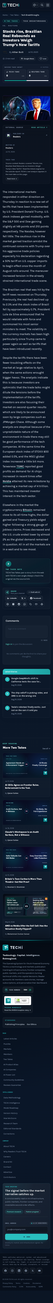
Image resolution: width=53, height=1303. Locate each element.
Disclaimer (37, 1283)
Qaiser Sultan (12, 793)
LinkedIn (13, 598)
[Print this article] (41, 604)
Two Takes (14, 15)
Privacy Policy (8, 1283)
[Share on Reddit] (18, 604)
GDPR (41, 1287)
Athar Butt (17, 52)
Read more (12, 179)
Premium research (14, 1212)
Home (5, 15)
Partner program (32, 1212)
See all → (46, 748)
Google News (29, 59)
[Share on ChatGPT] (7, 604)
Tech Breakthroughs (34, 21)
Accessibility (31, 1287)
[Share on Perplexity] (13, 604)
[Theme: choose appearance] (35, 5)
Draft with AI (35, 592)
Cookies (26, 1283)
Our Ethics (31, 1024)
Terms (18, 1283)
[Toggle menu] (47, 5)
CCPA (21, 1287)
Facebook (37, 598)
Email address (10, 1223)
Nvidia (7, 481)
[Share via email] (36, 604)
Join (28, 1236)
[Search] (42, 5)
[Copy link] (30, 604)
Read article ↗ (39, 127)
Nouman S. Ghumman (16, 887)
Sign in (9, 644)
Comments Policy (9, 1287)
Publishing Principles (15, 1024)
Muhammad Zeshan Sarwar (18, 934)
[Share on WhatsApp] (24, 604)
